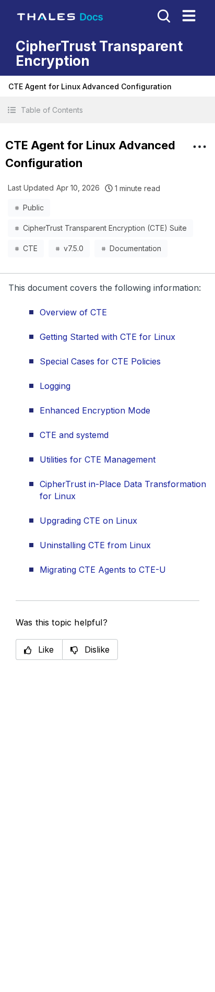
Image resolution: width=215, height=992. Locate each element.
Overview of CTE (73, 312)
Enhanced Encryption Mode (95, 410)
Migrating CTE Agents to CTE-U (103, 569)
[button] (107, 110)
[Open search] (162, 15)
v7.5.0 (73, 248)
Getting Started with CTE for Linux (107, 337)
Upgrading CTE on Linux (88, 520)
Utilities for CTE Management (98, 459)
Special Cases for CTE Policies (100, 361)
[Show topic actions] (199, 146)
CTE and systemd (74, 435)
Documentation (135, 248)
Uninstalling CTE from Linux (95, 545)
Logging (55, 386)
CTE (30, 248)
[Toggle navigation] (188, 15)
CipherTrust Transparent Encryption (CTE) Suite (105, 227)
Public (33, 207)
